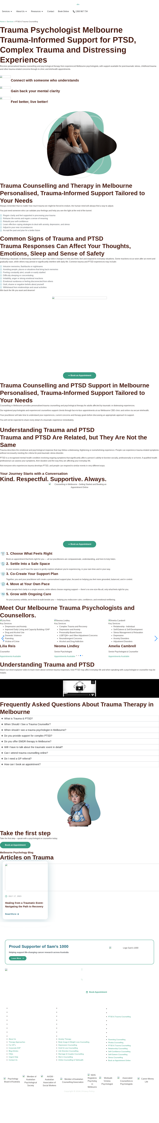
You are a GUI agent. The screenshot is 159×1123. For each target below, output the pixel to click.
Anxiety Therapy (64, 1008)
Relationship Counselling (118, 1021)
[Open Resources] (42, 11)
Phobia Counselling (115, 1013)
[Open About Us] (26, 11)
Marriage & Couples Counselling (71, 1028)
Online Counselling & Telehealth (70, 1036)
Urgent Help (13, 1032)
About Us (12, 1008)
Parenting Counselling (116, 1009)
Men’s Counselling (65, 1032)
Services (10, 22)
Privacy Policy (88, 1091)
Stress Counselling (115, 1033)
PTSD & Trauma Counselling (119, 1017)
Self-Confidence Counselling (119, 1025)
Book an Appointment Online (119, 1037)
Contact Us (13, 1036)
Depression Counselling (67, 1016)
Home (2, 22)
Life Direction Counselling (68, 1024)
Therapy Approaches (17, 1012)
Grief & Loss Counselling (68, 1020)
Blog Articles (13, 1024)
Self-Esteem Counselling (117, 1029)
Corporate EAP (14, 1020)
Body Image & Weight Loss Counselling (73, 1012)
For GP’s (12, 1016)
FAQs (11, 1028)
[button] (76, 655)
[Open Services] (11, 11)
